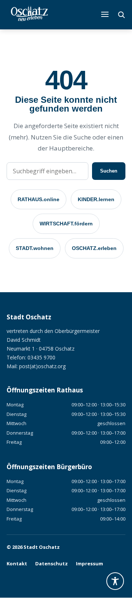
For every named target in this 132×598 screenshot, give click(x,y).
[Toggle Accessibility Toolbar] (115, 581)
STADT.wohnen (35, 248)
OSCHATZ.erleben (94, 248)
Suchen (108, 171)
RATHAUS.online (38, 199)
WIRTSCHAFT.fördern (66, 223)
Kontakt (17, 563)
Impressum (89, 563)
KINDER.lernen (96, 199)
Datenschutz (51, 563)
